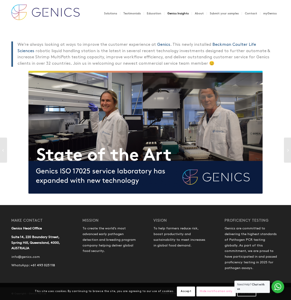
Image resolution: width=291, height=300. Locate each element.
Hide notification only (216, 291)
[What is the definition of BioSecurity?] (3, 150)
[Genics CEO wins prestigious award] (287, 150)
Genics (163, 44)
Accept (186, 291)
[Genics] (45, 18)
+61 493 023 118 (42, 265)
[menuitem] (110, 13)
